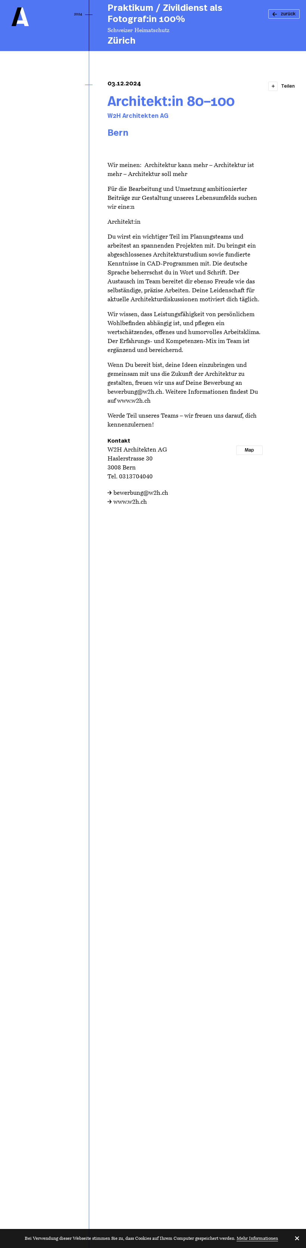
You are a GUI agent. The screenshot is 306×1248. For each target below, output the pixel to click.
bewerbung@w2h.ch (140, 493)
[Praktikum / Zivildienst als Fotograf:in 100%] (185, 25)
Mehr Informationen (257, 1238)
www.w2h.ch (130, 502)
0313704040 (136, 477)
